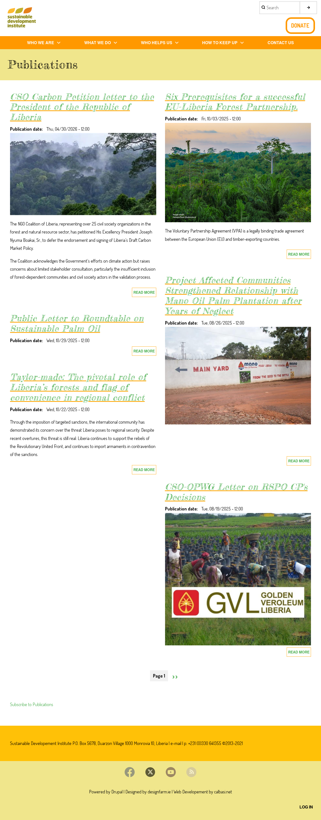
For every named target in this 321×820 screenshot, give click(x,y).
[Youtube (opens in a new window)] (170, 772)
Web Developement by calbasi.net (203, 791)
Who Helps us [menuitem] (156, 42)
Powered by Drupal (106, 791)
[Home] (21, 18)
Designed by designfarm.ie (148, 791)
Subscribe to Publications (31, 704)
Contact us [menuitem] (281, 42)
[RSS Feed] (191, 772)
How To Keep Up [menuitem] (219, 42)
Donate (300, 25)
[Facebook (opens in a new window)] (129, 772)
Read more (144, 293)
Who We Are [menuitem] (40, 42)
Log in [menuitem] (306, 807)
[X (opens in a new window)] (150, 772)
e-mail (176, 743)
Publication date (26, 129)
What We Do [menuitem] (97, 42)
